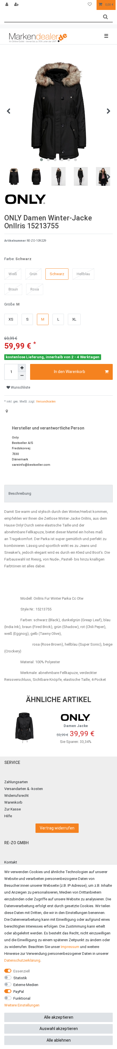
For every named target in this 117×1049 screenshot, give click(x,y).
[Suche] (105, 17)
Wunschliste (20, 387)
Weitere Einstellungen (21, 1005)
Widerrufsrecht (16, 795)
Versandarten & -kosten (23, 789)
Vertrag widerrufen (57, 828)
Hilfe (8, 816)
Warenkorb (13, 802)
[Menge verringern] (22, 376)
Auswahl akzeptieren (58, 1028)
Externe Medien (25, 985)
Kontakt (10, 862)
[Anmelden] (7, 5)
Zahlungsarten (16, 782)
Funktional (21, 998)
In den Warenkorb (69, 371)
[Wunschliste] (90, 5)
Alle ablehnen (59, 1040)
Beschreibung (20, 493)
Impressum (70, 947)
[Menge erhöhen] (22, 368)
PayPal (18, 991)
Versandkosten (45, 401)
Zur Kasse (12, 809)
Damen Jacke (76, 726)
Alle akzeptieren (58, 1017)
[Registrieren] (17, 5)
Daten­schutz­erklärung (22, 960)
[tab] (58, 493)
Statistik (20, 978)
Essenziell (21, 971)
